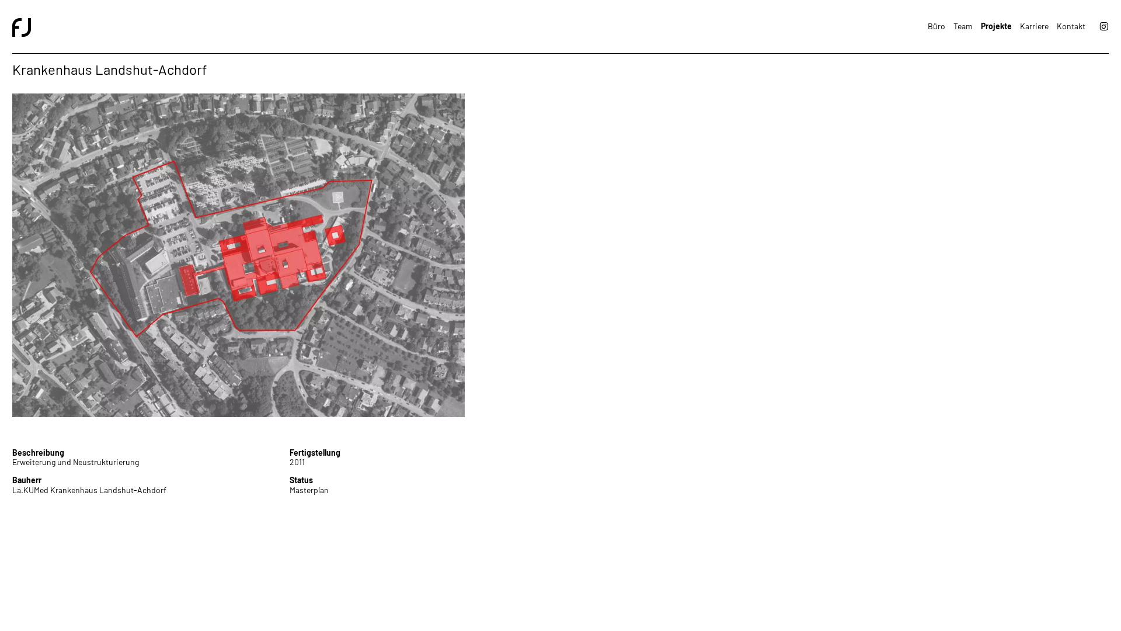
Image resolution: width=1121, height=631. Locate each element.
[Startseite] (286, 26)
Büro (936, 26)
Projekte (996, 26)
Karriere (1034, 26)
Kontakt (1071, 26)
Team (963, 26)
